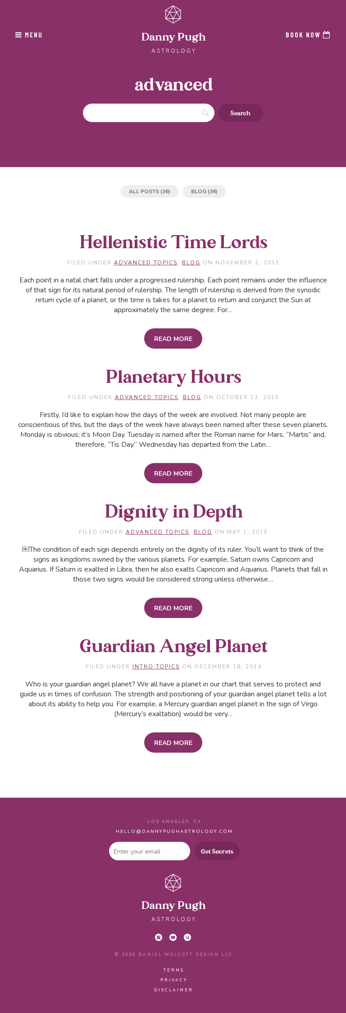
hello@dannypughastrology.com (174, 831)
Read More (173, 339)
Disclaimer (173, 990)
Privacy (173, 980)
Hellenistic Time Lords (174, 243)
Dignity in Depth (174, 512)
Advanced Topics (146, 262)
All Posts (144, 191)
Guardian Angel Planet (174, 647)
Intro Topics (156, 666)
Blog (198, 191)
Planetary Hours (173, 377)
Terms (174, 970)
